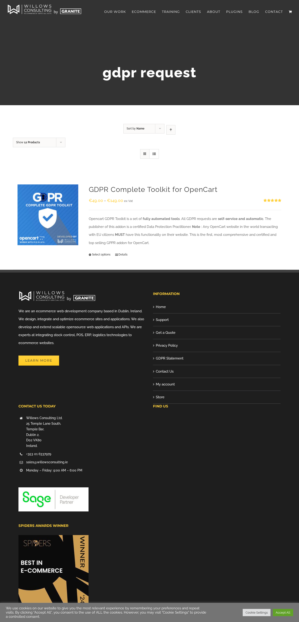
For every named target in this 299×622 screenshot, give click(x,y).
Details (123, 254)
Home (161, 307)
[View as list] (154, 153)
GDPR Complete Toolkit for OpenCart (153, 189)
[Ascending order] (170, 130)
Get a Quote (165, 333)
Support (162, 320)
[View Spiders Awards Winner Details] (53, 539)
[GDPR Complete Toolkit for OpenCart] (48, 214)
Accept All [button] (283, 612)
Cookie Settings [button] (257, 612)
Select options (101, 254)
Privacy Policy (167, 345)
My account (165, 384)
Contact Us (165, 371)
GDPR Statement (169, 358)
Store (160, 397)
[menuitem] (118, 11)
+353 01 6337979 (38, 454)
